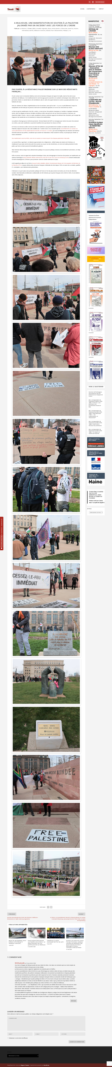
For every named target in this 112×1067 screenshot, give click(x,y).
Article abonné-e (56, 28)
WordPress (46, 1065)
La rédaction (23, 28)
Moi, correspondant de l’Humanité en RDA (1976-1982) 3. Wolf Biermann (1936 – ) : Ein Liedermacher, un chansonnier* (95, 414)
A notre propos (91, 9)
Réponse (73, 1001)
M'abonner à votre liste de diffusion (18, 1038)
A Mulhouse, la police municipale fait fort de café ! (55, 941)
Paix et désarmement (56, 30)
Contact (101, 9)
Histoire (76, 28)
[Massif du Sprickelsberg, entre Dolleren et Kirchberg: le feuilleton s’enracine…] (17, 933)
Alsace (49, 28)
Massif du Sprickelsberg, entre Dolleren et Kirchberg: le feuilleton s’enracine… (17, 942)
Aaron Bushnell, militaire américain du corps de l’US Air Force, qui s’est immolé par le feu (46, 157)
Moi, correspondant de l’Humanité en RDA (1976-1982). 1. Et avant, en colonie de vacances (95, 431)
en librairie (97, 259)
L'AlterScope (95, 252)
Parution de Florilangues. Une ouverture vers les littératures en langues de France (96, 394)
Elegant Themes (25, 1065)
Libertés (31, 30)
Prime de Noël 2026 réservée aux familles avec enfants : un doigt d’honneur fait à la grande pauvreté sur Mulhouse (36, 943)
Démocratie (64, 28)
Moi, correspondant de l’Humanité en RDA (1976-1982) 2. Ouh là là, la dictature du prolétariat (95, 423)
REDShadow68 (19, 963)
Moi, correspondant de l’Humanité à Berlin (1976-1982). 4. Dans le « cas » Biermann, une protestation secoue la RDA (95, 403)
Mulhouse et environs (39, 30)
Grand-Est (70, 28)
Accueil (82, 9)
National (48, 30)
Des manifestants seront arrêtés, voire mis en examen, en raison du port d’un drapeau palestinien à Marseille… (41, 138)
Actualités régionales (41, 28)
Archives (89, 508)
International (25, 30)
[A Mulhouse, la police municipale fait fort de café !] (56, 933)
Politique (65, 30)
